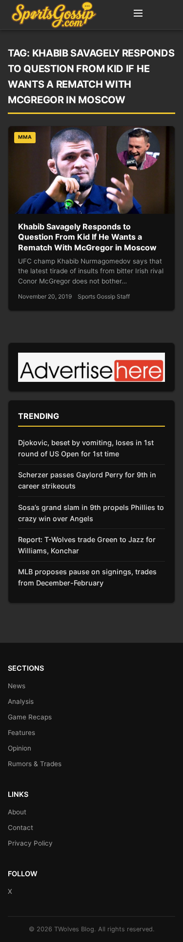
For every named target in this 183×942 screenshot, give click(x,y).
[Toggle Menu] (138, 14)
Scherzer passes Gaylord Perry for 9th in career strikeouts (87, 480)
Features (21, 732)
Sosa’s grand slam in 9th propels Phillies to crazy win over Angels (91, 513)
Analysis (21, 701)
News (16, 686)
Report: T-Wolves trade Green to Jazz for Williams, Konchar (87, 545)
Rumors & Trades (34, 764)
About (17, 812)
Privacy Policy (30, 843)
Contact (20, 827)
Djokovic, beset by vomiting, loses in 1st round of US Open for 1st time (86, 448)
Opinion (19, 748)
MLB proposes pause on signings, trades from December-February (87, 577)
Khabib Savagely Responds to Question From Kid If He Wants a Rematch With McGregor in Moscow (87, 237)
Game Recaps (30, 717)
